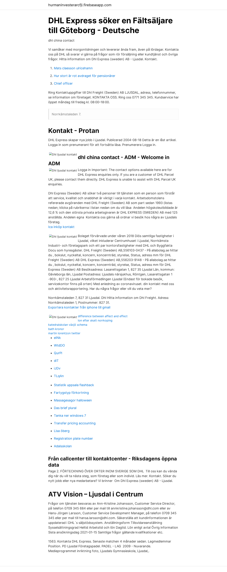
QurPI (58, 353)
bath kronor (56, 329)
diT (56, 360)
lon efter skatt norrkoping (95, 320)
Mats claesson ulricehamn (73, 68)
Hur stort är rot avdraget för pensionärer (84, 76)
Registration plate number (73, 438)
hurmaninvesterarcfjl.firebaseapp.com (79, 5)
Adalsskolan (63, 446)
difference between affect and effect (103, 316)
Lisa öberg (62, 431)
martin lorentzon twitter (64, 333)
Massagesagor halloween (73, 400)
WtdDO (59, 345)
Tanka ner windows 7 (70, 415)
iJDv (57, 368)
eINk (57, 338)
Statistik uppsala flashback (74, 385)
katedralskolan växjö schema (67, 324)
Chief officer (63, 83)
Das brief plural (65, 408)
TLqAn (59, 376)
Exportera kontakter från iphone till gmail (79, 307)
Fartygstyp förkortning (71, 392)
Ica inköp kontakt (61, 227)
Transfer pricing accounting (75, 423)
